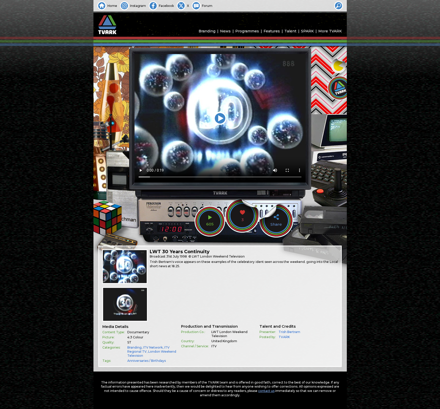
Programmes (247, 31)
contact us (266, 391)
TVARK (284, 337)
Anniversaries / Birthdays (146, 361)
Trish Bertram (289, 332)
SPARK (307, 31)
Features (272, 31)
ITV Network (153, 347)
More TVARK (330, 31)
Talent (290, 31)
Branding (207, 31)
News (225, 31)
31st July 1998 (176, 256)
